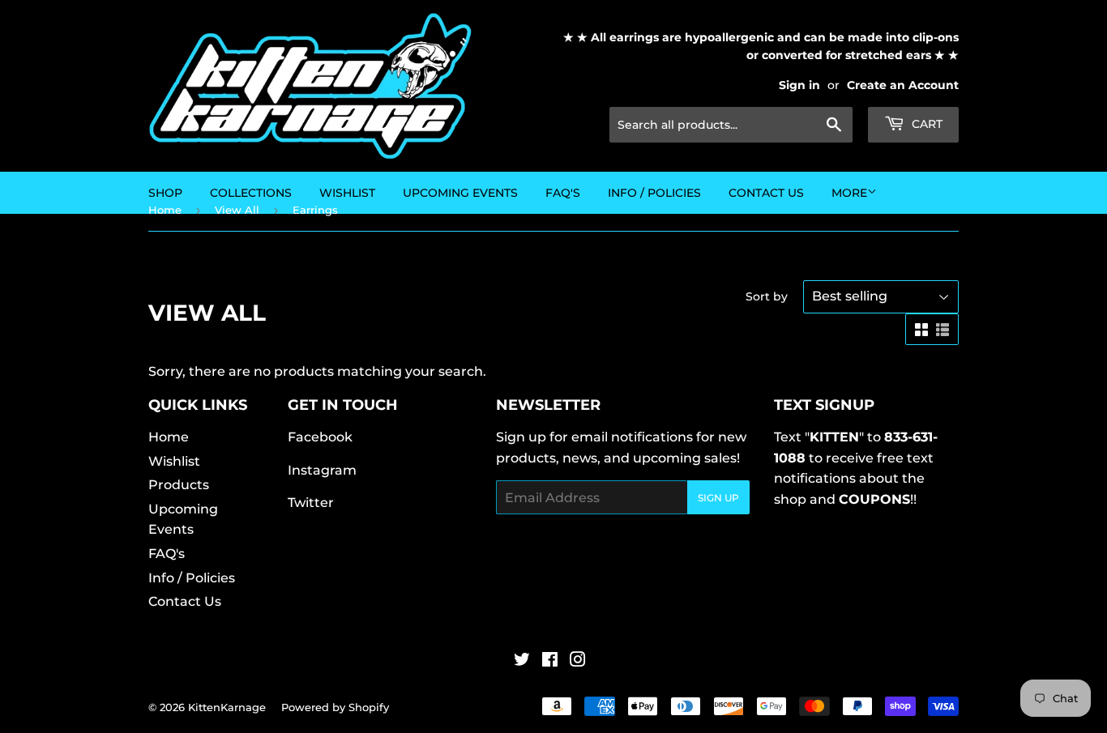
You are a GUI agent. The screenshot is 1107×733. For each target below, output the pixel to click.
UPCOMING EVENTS (460, 192)
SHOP (165, 192)
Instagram (322, 470)
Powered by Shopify (335, 707)
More (849, 192)
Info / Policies (654, 192)
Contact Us (766, 192)
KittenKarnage (227, 707)
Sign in (799, 85)
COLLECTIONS (251, 192)
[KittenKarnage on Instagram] (578, 661)
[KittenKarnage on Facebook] (549, 661)
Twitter (311, 502)
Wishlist (174, 461)
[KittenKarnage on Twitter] (522, 661)
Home (168, 437)
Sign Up (718, 498)
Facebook (320, 437)
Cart (925, 124)
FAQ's (166, 553)
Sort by (767, 296)
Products (178, 484)
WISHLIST (347, 192)
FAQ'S (562, 192)
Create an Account (903, 85)
